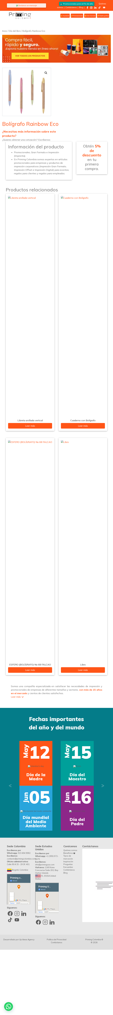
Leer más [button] (16, 696)
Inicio (4, 31)
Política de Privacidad (56, 1000)
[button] (46, 72)
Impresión (65, 16)
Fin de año (78, 4)
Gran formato (90, 16)
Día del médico (77, 882)
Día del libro (15, 31)
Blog (81, 7)
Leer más (30, 425)
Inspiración (68, 922)
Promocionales (78, 16)
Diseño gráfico (104, 16)
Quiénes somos (70, 911)
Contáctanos (71, 7)
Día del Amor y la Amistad (77, 807)
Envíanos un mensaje (27, 5)
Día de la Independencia (36, 807)
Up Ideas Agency (26, 1000)
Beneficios (68, 914)
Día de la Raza (35, 882)
